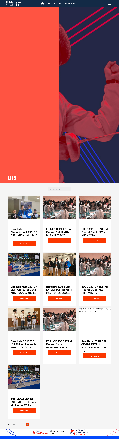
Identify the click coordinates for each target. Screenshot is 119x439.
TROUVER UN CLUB (54, 4)
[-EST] (9, 4)
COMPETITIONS (69, 4)
